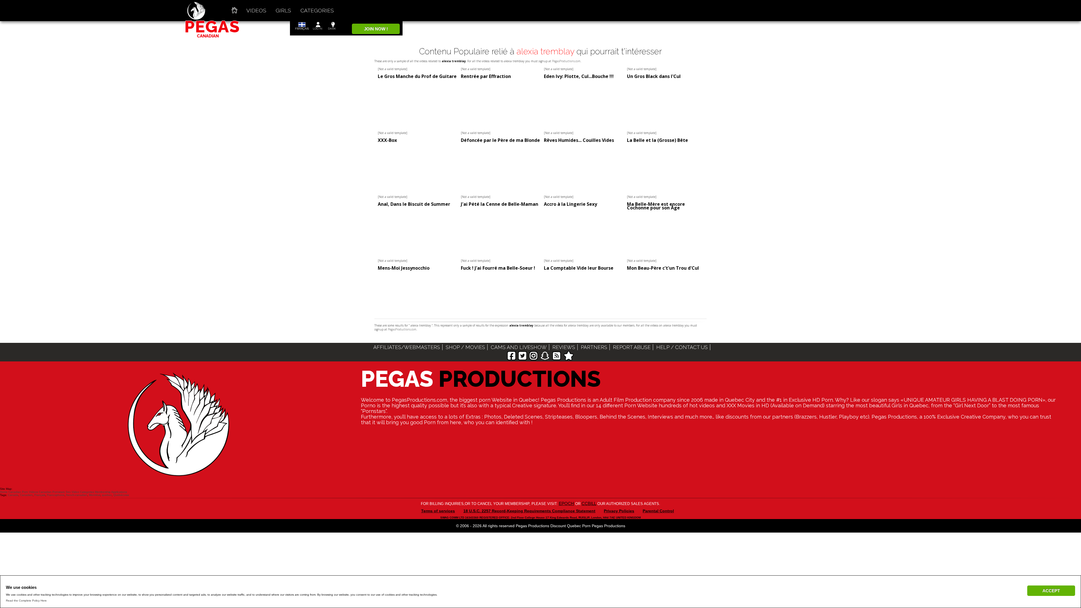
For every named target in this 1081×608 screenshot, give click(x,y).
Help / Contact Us (682, 347)
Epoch (566, 503)
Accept (1051, 590)
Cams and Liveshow (519, 347)
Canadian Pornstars (52, 491)
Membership (103, 491)
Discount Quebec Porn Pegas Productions (587, 526)
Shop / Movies (465, 347)
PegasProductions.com (566, 61)
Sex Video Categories (80, 491)
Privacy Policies (619, 511)
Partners (594, 347)
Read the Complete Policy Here (26, 600)
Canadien (26, 495)
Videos (256, 10)
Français (39, 495)
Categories (317, 10)
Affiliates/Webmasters (406, 347)
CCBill (589, 503)
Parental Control (658, 511)
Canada (13, 495)
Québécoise (121, 495)
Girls (283, 10)
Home (4, 491)
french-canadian (76, 495)
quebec (107, 495)
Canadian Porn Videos (23, 491)
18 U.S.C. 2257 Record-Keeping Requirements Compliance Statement (529, 511)
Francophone (55, 495)
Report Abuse (632, 347)
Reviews (563, 347)
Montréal (94, 495)
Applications (119, 491)
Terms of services (438, 511)
